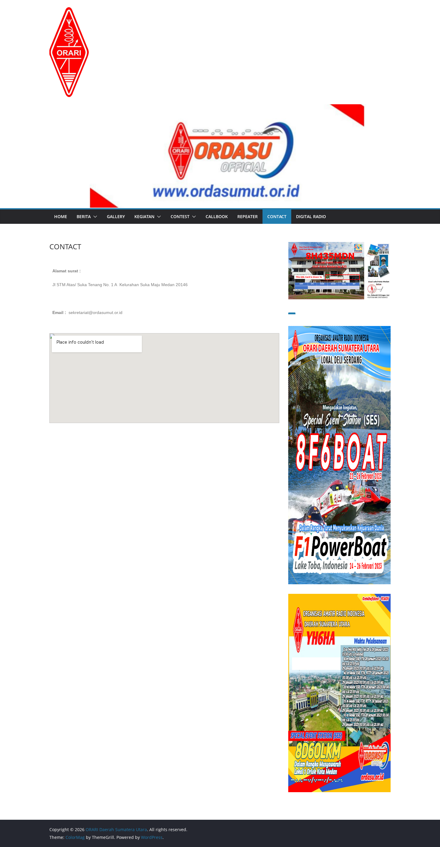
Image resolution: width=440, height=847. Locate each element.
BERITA (84, 216)
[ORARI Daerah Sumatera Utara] (220, 108)
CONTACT (276, 216)
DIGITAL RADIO (311, 216)
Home (60, 216)
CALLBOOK (217, 216)
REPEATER (247, 216)
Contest (180, 216)
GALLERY (116, 216)
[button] (94, 216)
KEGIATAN (144, 216)
